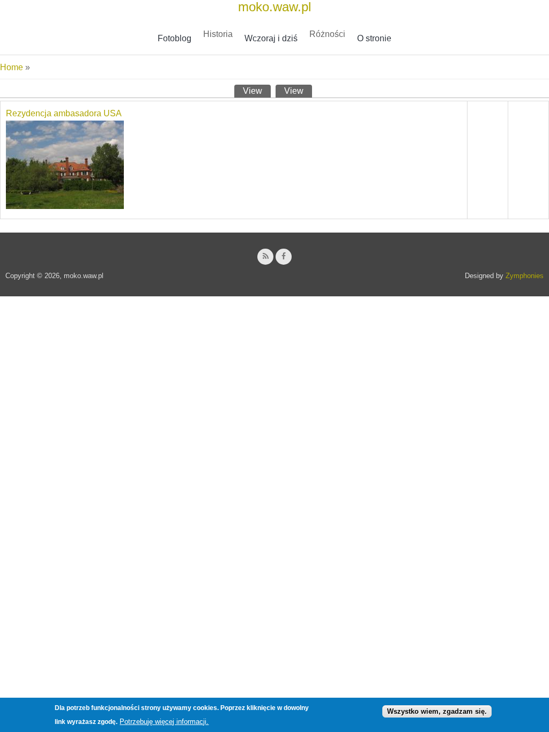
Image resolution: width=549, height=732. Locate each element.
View (257, 90)
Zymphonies (525, 276)
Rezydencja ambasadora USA (64, 113)
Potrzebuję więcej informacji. (164, 721)
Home (11, 67)
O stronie (374, 38)
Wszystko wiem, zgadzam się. (437, 711)
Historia (218, 34)
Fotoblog (174, 38)
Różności (327, 34)
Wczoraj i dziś (271, 38)
